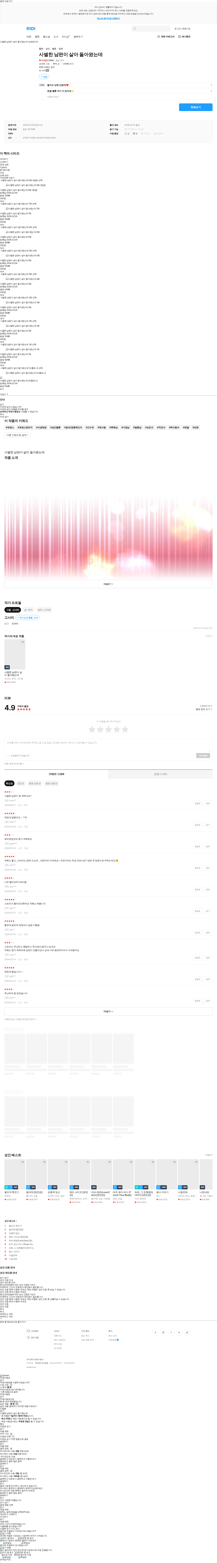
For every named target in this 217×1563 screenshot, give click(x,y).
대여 (2, 201)
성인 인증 (4, 1304)
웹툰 (41, 48)
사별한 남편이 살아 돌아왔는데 (13, 673)
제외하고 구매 (6, 1314)
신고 (20, 805)
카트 (2, 173)
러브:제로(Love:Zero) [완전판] (100, 1193)
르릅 (120, 1198)
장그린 (203, 1196)
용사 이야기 (162, 1192)
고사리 (42, 63)
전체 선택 (4, 164)
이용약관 (30, 1363)
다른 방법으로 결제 (9, 1392)
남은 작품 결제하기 (8, 1406)
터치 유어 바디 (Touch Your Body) (122, 1193)
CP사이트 (58, 1344)
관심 (45, 76)
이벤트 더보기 (53, 97)
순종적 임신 (54, 1192)
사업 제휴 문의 (87, 1340)
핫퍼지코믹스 (76, 1198)
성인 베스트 (10, 1221)
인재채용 (112, 1340)
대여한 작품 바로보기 (27, 1406)
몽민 (115, 1198)
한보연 (143, 1198)
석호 (100, 1198)
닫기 (7, 1502)
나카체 (66, 63)
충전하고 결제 (6, 1461)
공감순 (21, 783)
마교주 (51, 1196)
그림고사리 (12, 609)
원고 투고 (85, 1336)
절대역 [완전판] (34, 1192)
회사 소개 (112, 1336)
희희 (193, 1196)
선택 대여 (4, 175)
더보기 (209, 636)
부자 (55, 63)
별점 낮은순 (51, 783)
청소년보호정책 (55, 1363)
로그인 (182, 28)
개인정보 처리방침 (41, 1363)
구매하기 (13, 1514)
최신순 (9, 783)
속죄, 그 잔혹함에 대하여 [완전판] (144, 1193)
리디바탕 (57, 1348)
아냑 (137, 1198)
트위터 (15, 623)
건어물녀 (87, 1198)
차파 (57, 1196)
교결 (35, 1196)
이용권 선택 (5, 1436)
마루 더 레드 (44, 67)
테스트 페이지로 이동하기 (108, 18)
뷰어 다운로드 (60, 1340)
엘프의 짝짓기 (11, 1192)
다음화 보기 (5, 1528)
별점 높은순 (35, 783)
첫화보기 (196, 107)
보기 (2, 389)
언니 (158, 1196)
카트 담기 (4, 417)
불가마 (29, 1196)
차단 (25, 805)
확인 (2, 1424)
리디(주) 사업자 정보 (35, 1359)
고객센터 (35, 1331)
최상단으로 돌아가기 (16, 1321)
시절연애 (182, 1192)
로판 (61, 48)
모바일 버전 (5, 1559)
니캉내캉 (204, 1192)
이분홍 (107, 1198)
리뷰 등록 (203, 755)
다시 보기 (15, 1528)
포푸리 (7, 1196)
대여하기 (4, 159)
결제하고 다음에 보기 (26, 1459)
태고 (187, 1196)
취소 (2, 414)
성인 (48, 48)
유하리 (181, 1196)
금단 (62, 1196)
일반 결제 (17, 1461)
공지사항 (35, 1337)
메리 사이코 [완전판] (79, 1193)
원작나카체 (44, 609)
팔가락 (94, 1198)
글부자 (28, 609)
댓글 (197, 803)
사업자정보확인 (69, 1363)
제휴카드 (57, 1336)
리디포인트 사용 (8, 1456)
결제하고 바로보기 (8, 1459)
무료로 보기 (5, 1439)
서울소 (210, 1196)
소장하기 (4, 161)
